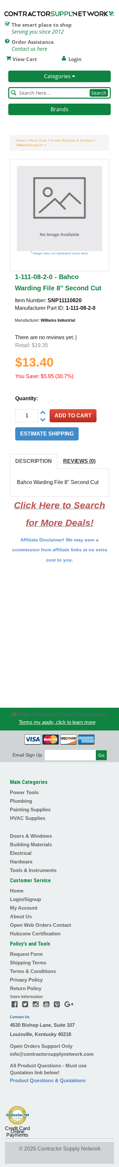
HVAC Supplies (27, 818)
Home (21, 140)
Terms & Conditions (33, 971)
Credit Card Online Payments (17, 1132)
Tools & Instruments (33, 870)
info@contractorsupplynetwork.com (52, 1054)
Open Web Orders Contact (40, 925)
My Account (23, 908)
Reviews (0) (79, 461)
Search (98, 93)
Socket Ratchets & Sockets (71, 140)
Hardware (21, 861)
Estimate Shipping (47, 434)
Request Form (26, 954)
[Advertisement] (59, 635)
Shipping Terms (28, 962)
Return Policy (25, 988)
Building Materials (31, 844)
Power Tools (24, 792)
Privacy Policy (26, 980)
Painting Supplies (30, 809)
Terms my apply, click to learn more (57, 722)
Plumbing (21, 801)
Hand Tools (38, 140)
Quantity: (26, 398)
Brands (59, 109)
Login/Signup (25, 899)
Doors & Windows (31, 836)
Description (33, 461)
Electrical (20, 853)
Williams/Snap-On (30, 145)
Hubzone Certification (35, 933)
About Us (21, 916)
